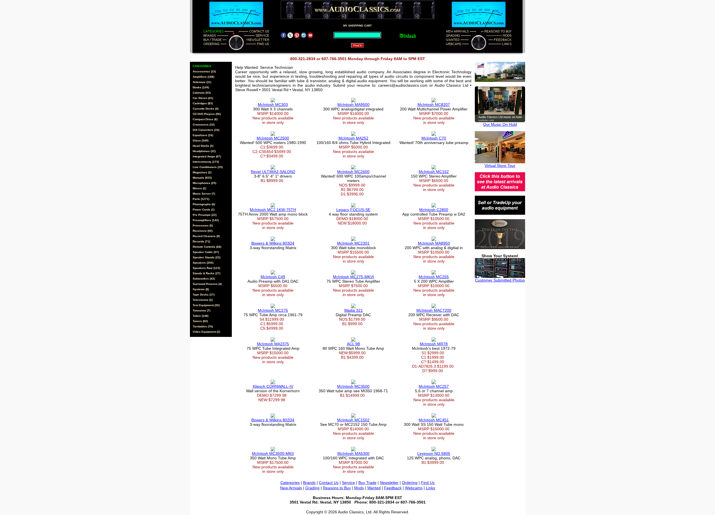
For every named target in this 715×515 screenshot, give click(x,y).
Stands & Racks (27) (206, 273)
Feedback (393, 488)
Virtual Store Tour (500, 165)
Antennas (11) (202, 82)
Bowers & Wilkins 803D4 (272, 243)
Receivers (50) (203, 230)
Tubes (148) (200, 315)
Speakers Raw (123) (206, 268)
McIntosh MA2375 (273, 344)
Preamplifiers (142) (206, 220)
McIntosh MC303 (273, 104)
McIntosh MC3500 (353, 386)
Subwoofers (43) (204, 278)
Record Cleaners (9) (206, 236)
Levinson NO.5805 (433, 453)
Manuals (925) (202, 177)
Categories (290, 482)
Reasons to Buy (337, 488)
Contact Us (329, 482)
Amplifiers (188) (203, 76)
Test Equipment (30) (206, 305)
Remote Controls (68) (207, 246)
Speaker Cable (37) (206, 252)
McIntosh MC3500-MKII (273, 453)
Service (348, 482)
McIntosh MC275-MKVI (353, 277)
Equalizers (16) (203, 135)
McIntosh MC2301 (353, 243)
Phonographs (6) (204, 204)
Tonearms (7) (201, 310)
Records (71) (201, 241)
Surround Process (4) (207, 283)
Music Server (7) (204, 193)
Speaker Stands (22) (206, 257)
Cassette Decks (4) (205, 108)
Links (430, 488)
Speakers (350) (203, 262)
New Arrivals (291, 488)
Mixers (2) (199, 188)
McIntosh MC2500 (273, 138)
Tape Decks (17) (203, 294)
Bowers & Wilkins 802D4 (272, 420)
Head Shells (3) (203, 145)
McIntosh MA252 (353, 138)
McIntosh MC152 (434, 171)
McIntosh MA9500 (353, 104)
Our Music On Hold (500, 124)
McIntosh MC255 (434, 277)
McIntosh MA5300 (353, 453)
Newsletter (389, 482)
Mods (359, 488)
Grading (312, 488)
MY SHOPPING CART (357, 25)
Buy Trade (367, 482)
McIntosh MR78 (434, 344)
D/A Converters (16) (206, 129)
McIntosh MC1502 (353, 420)
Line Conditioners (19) (208, 167)
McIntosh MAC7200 (433, 310)
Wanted (374, 488)
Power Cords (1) (203, 209)
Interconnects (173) (206, 161)
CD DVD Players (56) (207, 113)
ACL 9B (353, 344)
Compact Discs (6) (205, 119)
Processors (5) (203, 225)
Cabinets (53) (202, 92)
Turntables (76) (203, 326)
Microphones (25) (204, 183)
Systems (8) (201, 289)
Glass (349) (200, 140)
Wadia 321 (353, 310)
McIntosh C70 (433, 138)
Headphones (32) (204, 151)
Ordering (410, 482)
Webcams (414, 488)
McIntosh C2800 (433, 209)
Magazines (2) (202, 172)
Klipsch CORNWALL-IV (273, 386)
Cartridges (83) (203, 103)
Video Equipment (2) (206, 331)
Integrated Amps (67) (207, 156)
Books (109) (201, 87)
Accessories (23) (204, 71)
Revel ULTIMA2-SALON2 (273, 171)
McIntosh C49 (273, 277)
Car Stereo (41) (203, 98)
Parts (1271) (201, 198)
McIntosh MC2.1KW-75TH (273, 209)
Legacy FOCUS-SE (353, 209)
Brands (309, 482)
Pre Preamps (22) (204, 214)
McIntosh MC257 (434, 386)
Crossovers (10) (203, 124)
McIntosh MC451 (434, 420)
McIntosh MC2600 (353, 171)
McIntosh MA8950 (434, 243)
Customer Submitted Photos (500, 280)
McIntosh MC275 (273, 310)
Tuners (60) (200, 321)
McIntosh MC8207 (434, 104)
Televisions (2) (203, 299)
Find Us (428, 482)
